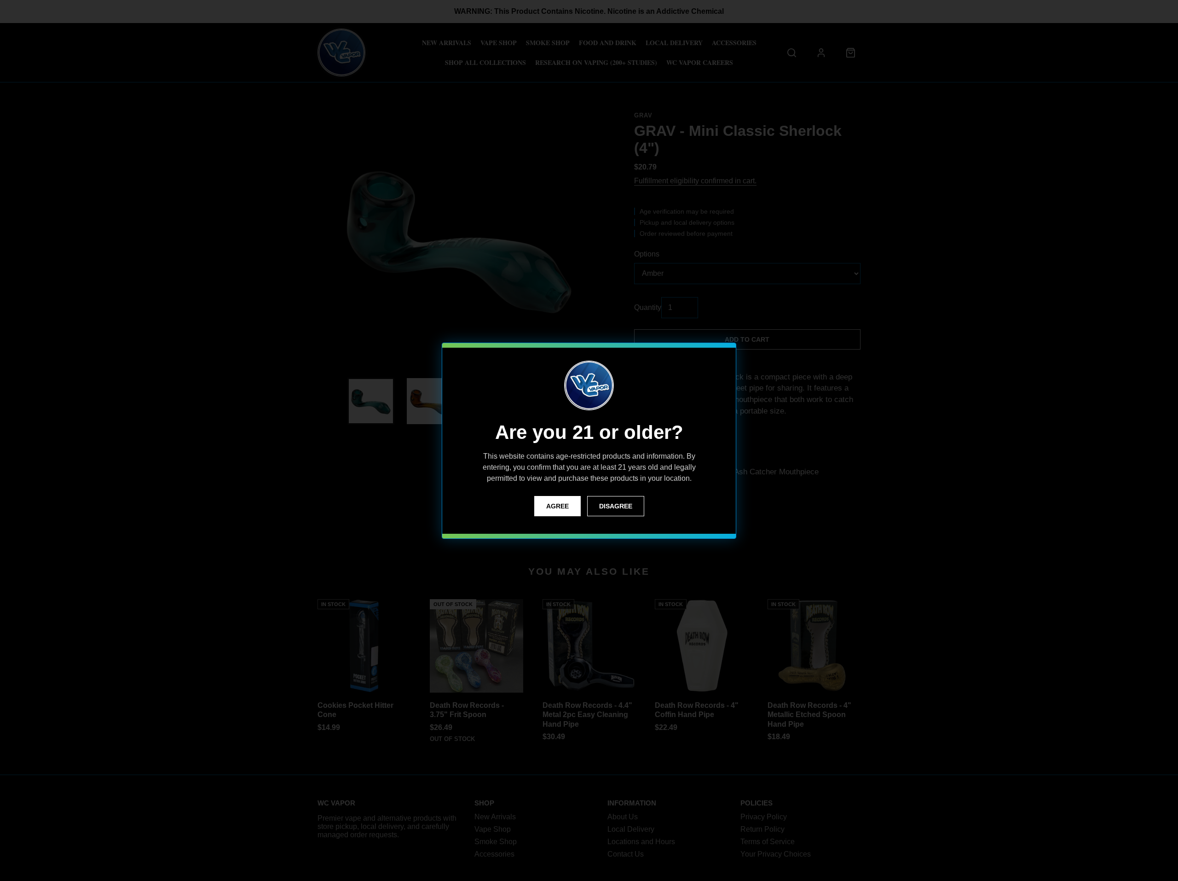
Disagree (615, 506)
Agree (557, 506)
